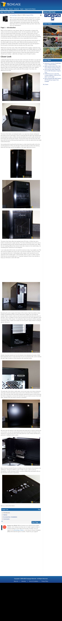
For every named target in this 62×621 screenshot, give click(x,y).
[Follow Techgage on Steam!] (55, 15)
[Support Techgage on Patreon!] (52, 20)
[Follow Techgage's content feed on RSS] (59, 15)
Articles (2, 9)
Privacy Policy (45, 581)
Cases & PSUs (29, 15)
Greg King (13, 15)
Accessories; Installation (10, 517)
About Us (16, 581)
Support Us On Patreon (30, 9)
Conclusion (6, 519)
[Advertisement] (21, 270)
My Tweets (45, 84)
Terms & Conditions (33, 581)
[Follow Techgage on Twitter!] (49, 15)
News (6, 9)
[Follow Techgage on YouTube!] (52, 15)
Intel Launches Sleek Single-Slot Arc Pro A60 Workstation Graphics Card (53, 71)
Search (21, 9)
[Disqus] (21, 554)
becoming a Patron (19, 530)
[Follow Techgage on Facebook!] (45, 15)
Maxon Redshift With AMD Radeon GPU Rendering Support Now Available (53, 80)
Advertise (23, 581)
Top (39, 509)
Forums (11, 9)
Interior (5, 515)
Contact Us (16, 9)
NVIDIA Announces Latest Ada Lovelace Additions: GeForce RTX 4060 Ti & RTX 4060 (53, 75)
